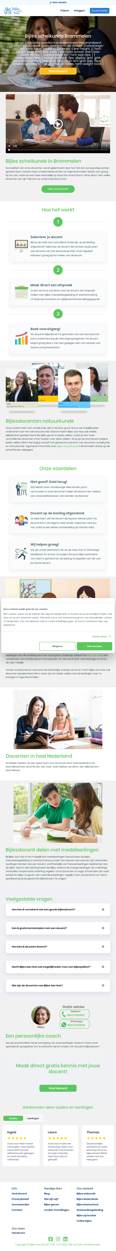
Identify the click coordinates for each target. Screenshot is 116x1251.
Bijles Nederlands (87, 1199)
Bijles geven (51, 1204)
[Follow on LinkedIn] (65, 1239)
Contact (17, 1210)
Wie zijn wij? (51, 1199)
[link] (13, 10)
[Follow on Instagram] (58, 1239)
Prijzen (65, 10)
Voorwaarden (20, 1204)
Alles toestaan (94, 646)
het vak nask (95, 655)
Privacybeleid (20, 1199)
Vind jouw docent (58, 189)
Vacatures (18, 1232)
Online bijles (84, 1221)
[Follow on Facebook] (50, 1239)
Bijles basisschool (87, 1204)
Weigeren (57, 646)
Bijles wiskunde (86, 1193)
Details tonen (100, 636)
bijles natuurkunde (67, 446)
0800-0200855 (59, 2)
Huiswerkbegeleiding (90, 1210)
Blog (47, 1193)
